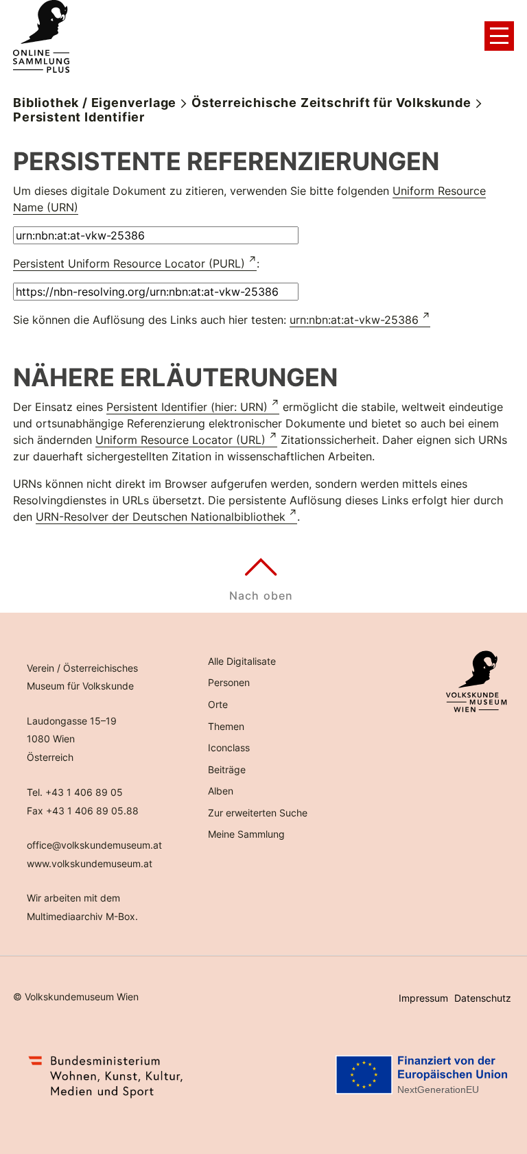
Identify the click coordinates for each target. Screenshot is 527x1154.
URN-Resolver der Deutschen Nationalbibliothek (160, 516)
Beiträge (227, 769)
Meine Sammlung (246, 834)
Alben (220, 791)
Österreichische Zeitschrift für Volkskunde (331, 102)
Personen (229, 682)
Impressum (423, 998)
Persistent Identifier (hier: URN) (187, 407)
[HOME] (41, 36)
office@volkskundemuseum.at (94, 845)
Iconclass (229, 747)
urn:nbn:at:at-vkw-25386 (354, 320)
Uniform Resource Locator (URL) (180, 440)
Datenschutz (482, 998)
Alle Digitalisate (242, 661)
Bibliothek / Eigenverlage (94, 102)
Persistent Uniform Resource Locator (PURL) (129, 263)
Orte (218, 704)
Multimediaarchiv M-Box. (82, 916)
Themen (226, 726)
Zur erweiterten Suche (257, 813)
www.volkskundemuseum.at (89, 863)
